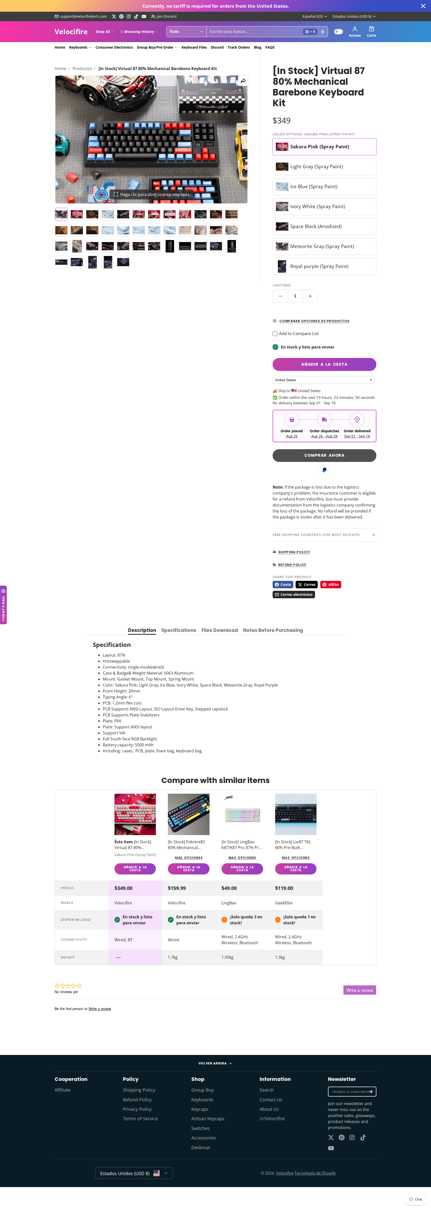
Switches (200, 1128)
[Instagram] (129, 16)
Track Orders (239, 47)
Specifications (178, 630)
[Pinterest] (121, 16)
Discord (217, 47)
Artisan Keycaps (207, 1119)
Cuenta (355, 31)
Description (142, 630)
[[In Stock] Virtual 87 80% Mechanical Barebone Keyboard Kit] (135, 835)
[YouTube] (144, 16)
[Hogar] (71, 31)
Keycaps (200, 1109)
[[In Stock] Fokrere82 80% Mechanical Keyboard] (189, 835)
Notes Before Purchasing (273, 630)
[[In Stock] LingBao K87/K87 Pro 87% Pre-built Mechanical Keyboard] (242, 835)
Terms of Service (140, 1119)
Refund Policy (137, 1100)
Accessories (203, 1138)
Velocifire (285, 1173)
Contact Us (271, 1100)
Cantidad (282, 285)
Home (60, 47)
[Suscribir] (370, 1092)
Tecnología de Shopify (315, 1173)
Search (267, 1090)
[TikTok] (136, 16)
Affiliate (63, 1090)
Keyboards (78, 47)
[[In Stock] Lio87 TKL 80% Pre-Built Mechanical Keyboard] (296, 835)
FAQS (270, 47)
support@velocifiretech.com (83, 16)
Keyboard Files (194, 47)
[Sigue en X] (114, 16)
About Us (269, 1109)
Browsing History (139, 31)
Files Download (220, 630)
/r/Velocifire (272, 1119)
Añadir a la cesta (324, 364)
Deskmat (200, 1147)
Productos (82, 68)
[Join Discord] (164, 16)
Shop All (103, 31)
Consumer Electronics (114, 47)
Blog (257, 47)
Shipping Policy (139, 1090)
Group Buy (202, 1090)
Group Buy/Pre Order (155, 47)
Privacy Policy (137, 1109)
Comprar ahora (324, 455)
